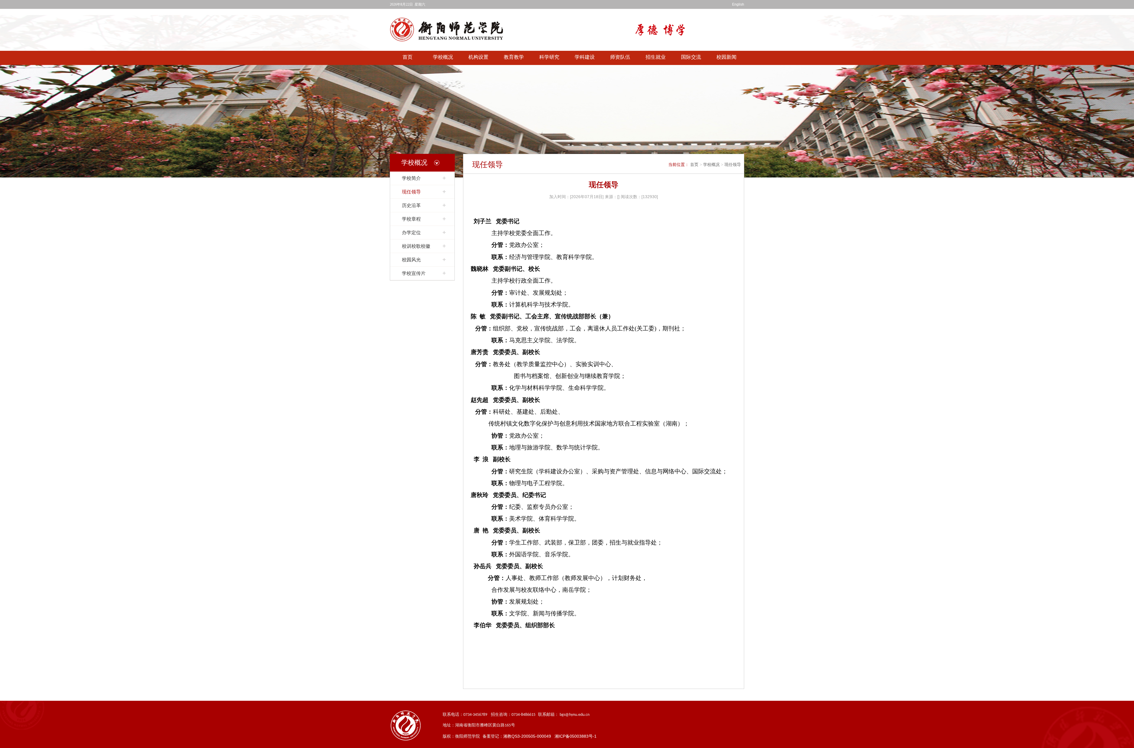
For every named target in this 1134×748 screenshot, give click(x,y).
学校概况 (443, 57)
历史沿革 (411, 205)
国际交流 (691, 57)
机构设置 (478, 57)
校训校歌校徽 (416, 246)
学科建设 (585, 57)
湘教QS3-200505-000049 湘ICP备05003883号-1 (550, 736)
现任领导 (411, 191)
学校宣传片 (414, 273)
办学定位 (411, 232)
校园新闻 (726, 57)
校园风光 (411, 259)
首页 (408, 57)
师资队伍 (620, 57)
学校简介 (411, 178)
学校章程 (411, 218)
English (738, 4)
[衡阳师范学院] (452, 29)
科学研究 (549, 57)
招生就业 (656, 57)
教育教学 (514, 57)
